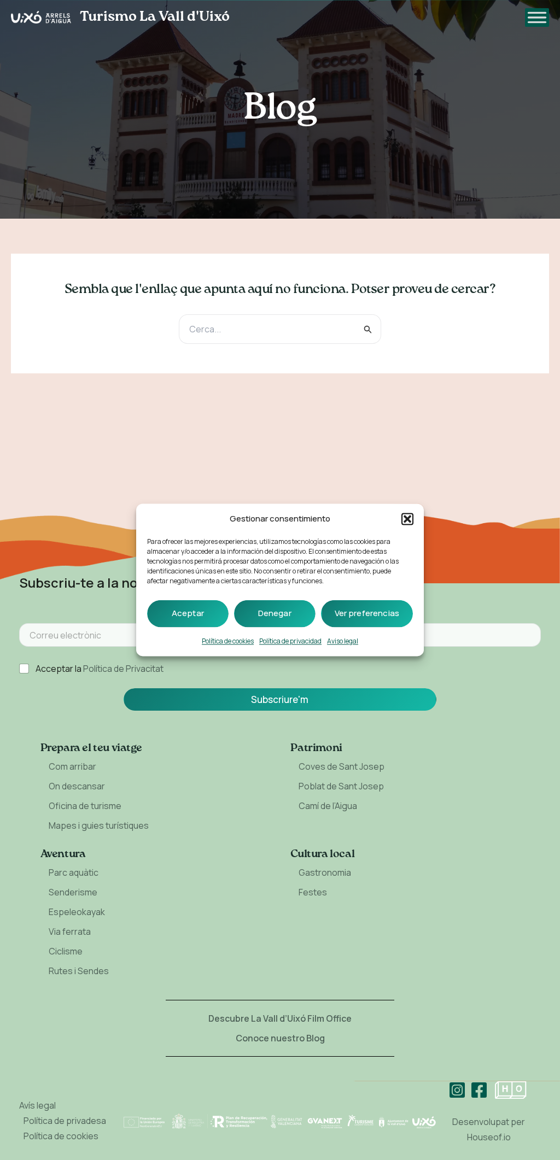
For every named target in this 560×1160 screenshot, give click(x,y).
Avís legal (37, 1105)
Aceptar (188, 613)
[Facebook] (479, 1090)
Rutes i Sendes (79, 971)
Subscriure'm (279, 699)
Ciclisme (66, 951)
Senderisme (73, 892)
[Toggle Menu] (537, 17)
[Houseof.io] (511, 1090)
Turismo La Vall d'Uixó (155, 17)
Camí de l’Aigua (328, 806)
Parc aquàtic (73, 872)
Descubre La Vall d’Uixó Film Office (280, 1018)
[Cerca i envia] (368, 329)
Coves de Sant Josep (341, 766)
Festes (313, 892)
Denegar (274, 613)
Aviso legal (342, 641)
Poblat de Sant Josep (341, 786)
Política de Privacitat (123, 669)
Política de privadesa (65, 1121)
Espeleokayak (77, 912)
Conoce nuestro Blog (280, 1038)
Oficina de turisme (85, 806)
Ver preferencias (367, 613)
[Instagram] (457, 1090)
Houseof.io (489, 1137)
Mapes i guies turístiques (99, 825)
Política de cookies (228, 641)
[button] (407, 519)
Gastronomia (325, 872)
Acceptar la (100, 669)
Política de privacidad (290, 641)
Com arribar (72, 766)
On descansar (77, 786)
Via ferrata (70, 931)
